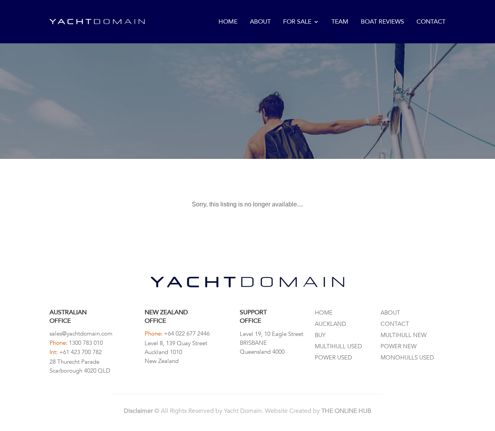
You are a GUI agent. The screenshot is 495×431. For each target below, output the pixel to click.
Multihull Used (338, 346)
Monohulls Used (407, 357)
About (260, 22)
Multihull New (404, 335)
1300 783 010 (86, 343)
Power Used (333, 357)
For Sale (297, 22)
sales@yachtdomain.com (81, 333)
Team (339, 22)
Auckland (330, 324)
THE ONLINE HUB (346, 411)
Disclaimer (138, 411)
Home (227, 22)
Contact (431, 22)
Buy (320, 335)
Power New (398, 346)
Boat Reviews (382, 22)
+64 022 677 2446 (187, 333)
